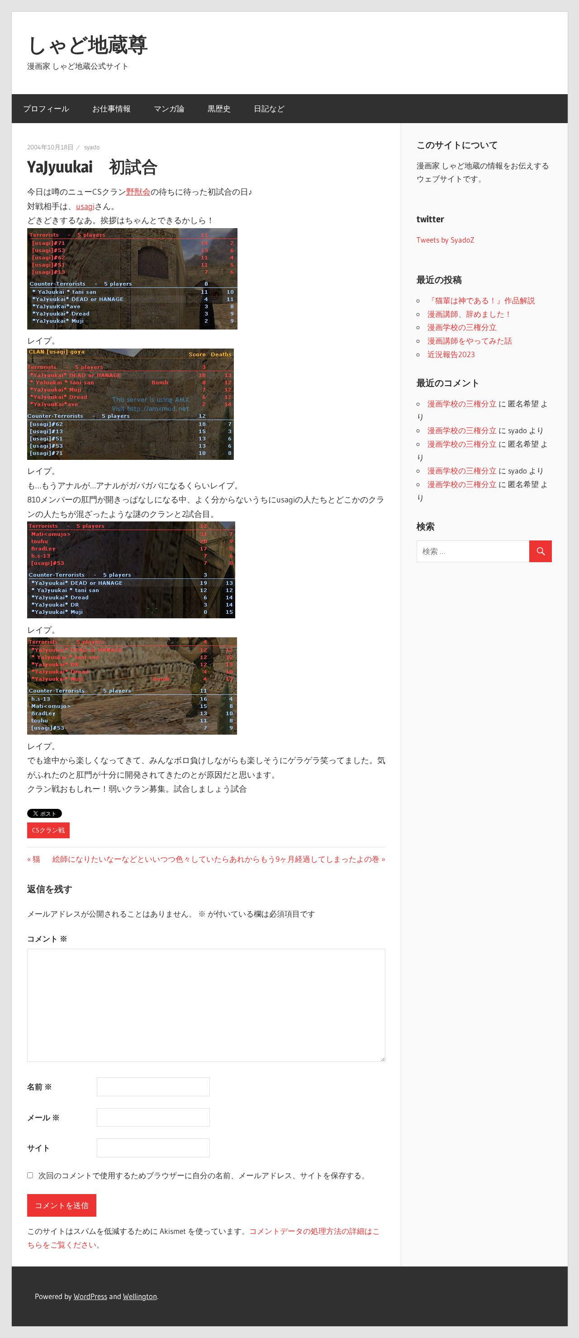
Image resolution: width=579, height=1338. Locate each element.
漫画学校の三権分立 (462, 327)
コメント (47, 938)
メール (43, 1117)
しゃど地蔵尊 (87, 44)
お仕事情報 (111, 108)
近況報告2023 (451, 354)
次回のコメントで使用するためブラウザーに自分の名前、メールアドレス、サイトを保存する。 (203, 1175)
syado (92, 147)
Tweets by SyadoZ (446, 239)
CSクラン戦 (48, 830)
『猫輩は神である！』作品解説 (481, 300)
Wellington (140, 1296)
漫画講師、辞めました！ (469, 314)
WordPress (90, 1296)
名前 (39, 1086)
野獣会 (138, 192)
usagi (85, 206)
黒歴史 (219, 108)
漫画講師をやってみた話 (469, 340)
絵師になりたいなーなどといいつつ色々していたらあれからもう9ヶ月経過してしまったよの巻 (216, 859)
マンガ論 (169, 108)
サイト (38, 1147)
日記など (269, 108)
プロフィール (46, 108)
